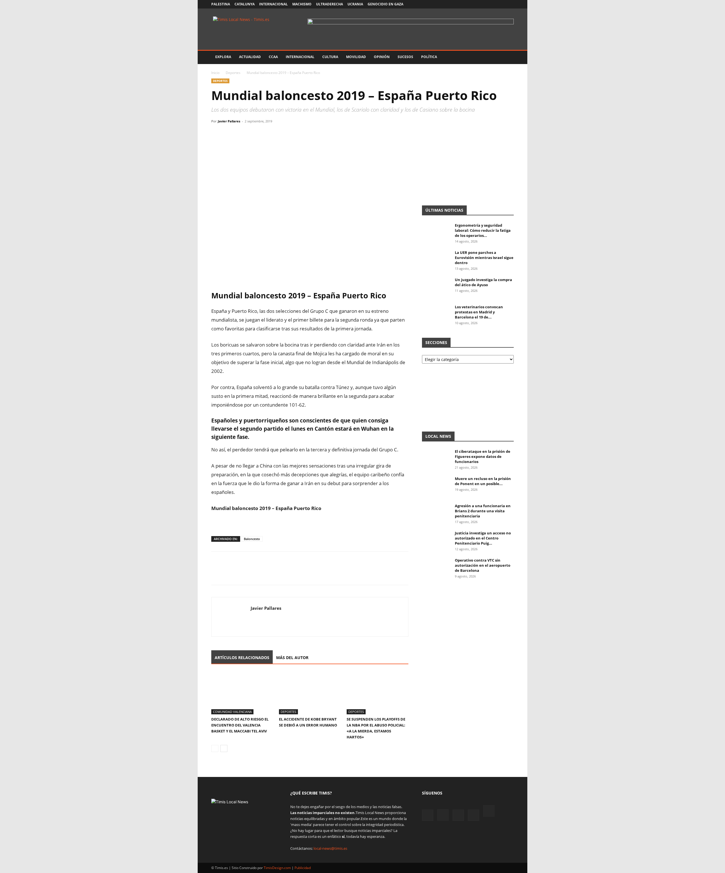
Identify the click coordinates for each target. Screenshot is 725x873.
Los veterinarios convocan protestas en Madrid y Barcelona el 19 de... (479, 312)
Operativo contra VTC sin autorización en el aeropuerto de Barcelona (482, 565)
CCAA (273, 56)
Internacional (273, 4)
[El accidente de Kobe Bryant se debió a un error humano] (310, 693)
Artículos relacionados (242, 657)
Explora (223, 56)
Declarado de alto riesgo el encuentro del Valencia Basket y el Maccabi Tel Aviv (239, 725)
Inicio (215, 72)
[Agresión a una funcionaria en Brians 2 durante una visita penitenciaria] (436, 513)
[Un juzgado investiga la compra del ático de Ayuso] (436, 287)
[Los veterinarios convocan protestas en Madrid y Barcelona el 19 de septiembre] (436, 314)
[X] (491, 4)
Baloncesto (252, 539)
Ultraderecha (329, 4)
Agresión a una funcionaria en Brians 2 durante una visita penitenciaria (483, 511)
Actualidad (250, 56)
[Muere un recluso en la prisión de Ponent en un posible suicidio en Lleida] (436, 486)
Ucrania (355, 4)
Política (429, 56)
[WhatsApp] (243, 134)
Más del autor (292, 657)
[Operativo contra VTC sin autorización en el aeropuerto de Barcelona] (436, 567)
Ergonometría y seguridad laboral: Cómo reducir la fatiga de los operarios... (483, 230)
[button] (507, 57)
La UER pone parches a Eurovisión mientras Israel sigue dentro (484, 257)
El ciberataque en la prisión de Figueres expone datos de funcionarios (482, 456)
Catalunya (244, 4)
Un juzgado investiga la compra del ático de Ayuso (483, 282)
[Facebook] (472, 4)
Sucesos (405, 56)
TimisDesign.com (278, 867)
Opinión (382, 56)
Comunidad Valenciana (232, 712)
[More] (269, 134)
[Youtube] (500, 4)
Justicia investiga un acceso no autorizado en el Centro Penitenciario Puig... (483, 538)
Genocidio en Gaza (385, 4)
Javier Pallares (229, 121)
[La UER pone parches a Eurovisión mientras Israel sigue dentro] (436, 260)
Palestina (220, 4)
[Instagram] (481, 4)
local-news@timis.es (330, 848)
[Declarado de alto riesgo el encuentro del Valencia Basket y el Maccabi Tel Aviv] (242, 693)
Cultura (330, 56)
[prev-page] (214, 748)
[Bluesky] (509, 4)
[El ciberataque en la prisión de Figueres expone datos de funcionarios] (436, 459)
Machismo (302, 4)
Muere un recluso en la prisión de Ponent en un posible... (483, 481)
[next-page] (223, 748)
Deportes (233, 72)
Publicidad (303, 867)
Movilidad (356, 56)
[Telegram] (256, 134)
